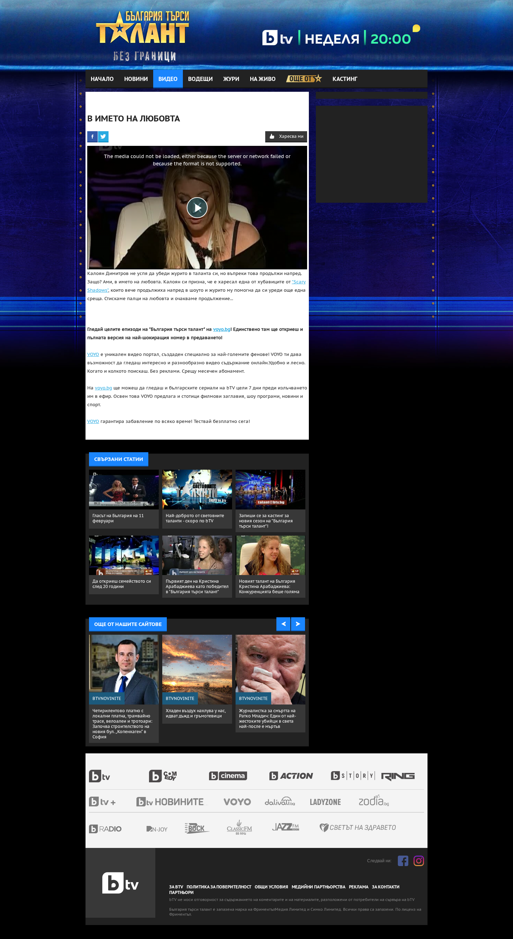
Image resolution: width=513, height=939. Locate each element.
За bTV (176, 887)
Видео (168, 79)
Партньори (181, 892)
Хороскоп (380, 800)
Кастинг (345, 79)
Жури (231, 79)
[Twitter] (103, 136)
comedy (179, 772)
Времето (280, 801)
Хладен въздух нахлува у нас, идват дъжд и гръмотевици (196, 713)
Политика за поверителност (219, 887)
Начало (102, 79)
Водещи (200, 79)
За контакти (386, 887)
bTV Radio (119, 829)
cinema (239, 772)
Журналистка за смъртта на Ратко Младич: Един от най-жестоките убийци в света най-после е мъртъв (267, 718)
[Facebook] (92, 136)
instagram (419, 860)
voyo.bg (221, 329)
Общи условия (271, 887)
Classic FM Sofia (258, 827)
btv (119, 772)
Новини (136, 79)
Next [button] (298, 624)
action (299, 772)
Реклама (359, 887)
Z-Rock (216, 828)
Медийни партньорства (318, 887)
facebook (403, 860)
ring (398, 772)
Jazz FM (286, 826)
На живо (263, 79)
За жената (327, 802)
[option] (124, 689)
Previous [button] (283, 624)
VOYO (93, 354)
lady (355, 772)
